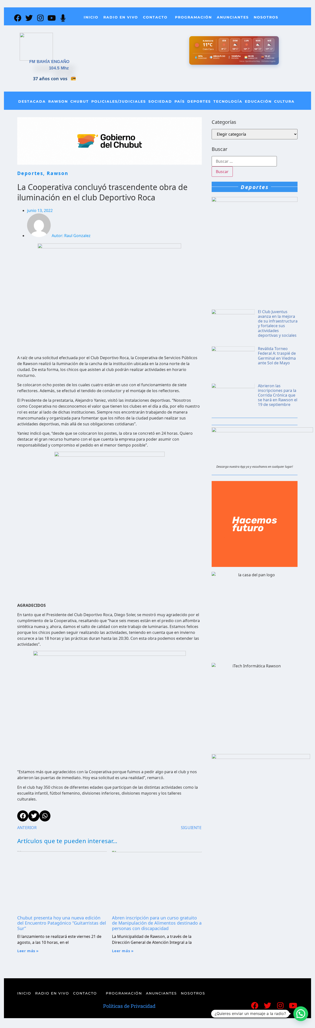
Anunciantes (233, 17)
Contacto (155, 17)
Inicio (91, 17)
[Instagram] (40, 18)
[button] (300, 1013)
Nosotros (266, 17)
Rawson (58, 101)
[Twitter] (29, 18)
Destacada (32, 101)
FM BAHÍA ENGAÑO (49, 61)
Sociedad (160, 101)
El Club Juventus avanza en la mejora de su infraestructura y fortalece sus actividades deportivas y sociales (278, 323)
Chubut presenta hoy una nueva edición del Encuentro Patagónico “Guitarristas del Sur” (61, 923)
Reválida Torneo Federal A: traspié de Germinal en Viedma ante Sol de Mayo (277, 356)
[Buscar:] (244, 161)
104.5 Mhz (59, 68)
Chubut (79, 101)
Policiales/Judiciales (118, 101)
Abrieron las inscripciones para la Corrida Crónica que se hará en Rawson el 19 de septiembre (277, 395)
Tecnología (227, 101)
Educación (258, 101)
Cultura (284, 101)
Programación (193, 17)
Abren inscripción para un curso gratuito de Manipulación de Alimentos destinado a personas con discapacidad (157, 923)
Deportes (199, 101)
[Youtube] (51, 18)
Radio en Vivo (120, 17)
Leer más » (28, 950)
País (179, 101)
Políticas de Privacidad (129, 1006)
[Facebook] (17, 18)
